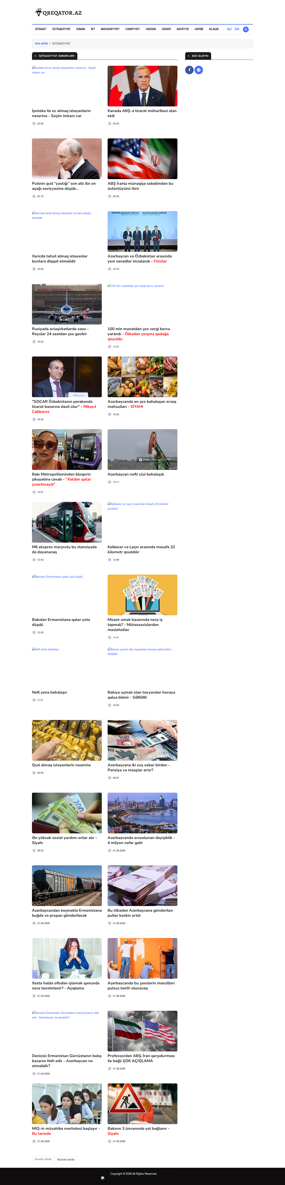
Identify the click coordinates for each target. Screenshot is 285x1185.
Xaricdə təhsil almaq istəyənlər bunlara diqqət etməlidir (60, 259)
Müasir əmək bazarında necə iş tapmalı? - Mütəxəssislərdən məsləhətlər (135, 624)
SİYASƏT (41, 29)
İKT (93, 29)
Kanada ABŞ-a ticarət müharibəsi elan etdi (142, 113)
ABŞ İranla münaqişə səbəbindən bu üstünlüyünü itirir (140, 186)
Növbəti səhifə (66, 1159)
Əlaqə (214, 29)
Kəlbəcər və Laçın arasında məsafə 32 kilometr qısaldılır (141, 549)
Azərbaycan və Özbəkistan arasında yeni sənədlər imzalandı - (140, 259)
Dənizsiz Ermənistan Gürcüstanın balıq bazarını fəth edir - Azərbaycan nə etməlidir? (66, 1060)
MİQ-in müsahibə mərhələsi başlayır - (66, 1131)
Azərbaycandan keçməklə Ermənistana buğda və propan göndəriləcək (67, 913)
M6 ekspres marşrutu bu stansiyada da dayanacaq (64, 549)
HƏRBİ (199, 29)
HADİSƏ (151, 29)
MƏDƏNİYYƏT (110, 29)
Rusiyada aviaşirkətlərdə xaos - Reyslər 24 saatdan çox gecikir (60, 331)
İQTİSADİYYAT (61, 29)
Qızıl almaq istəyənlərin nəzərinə (61, 765)
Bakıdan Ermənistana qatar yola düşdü (61, 622)
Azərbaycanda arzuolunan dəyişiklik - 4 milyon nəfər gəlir (141, 840)
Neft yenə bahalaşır (49, 692)
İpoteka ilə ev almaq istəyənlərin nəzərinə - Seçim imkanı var (61, 113)
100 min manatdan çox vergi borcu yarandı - (139, 334)
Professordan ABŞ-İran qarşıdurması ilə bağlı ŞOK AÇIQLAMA (141, 1058)
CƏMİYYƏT (132, 29)
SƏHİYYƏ (183, 29)
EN (237, 29)
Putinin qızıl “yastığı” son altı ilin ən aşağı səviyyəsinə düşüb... (64, 186)
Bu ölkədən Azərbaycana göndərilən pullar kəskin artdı (140, 913)
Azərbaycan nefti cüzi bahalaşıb (136, 474)
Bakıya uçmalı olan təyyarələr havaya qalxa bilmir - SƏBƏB (141, 695)
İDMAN (80, 29)
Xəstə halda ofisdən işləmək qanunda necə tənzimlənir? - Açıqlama (65, 985)
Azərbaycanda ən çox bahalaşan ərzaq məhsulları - (142, 404)
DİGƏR (166, 29)
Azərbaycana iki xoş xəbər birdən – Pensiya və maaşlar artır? (139, 767)
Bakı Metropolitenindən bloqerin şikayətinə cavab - (61, 479)
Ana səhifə (41, 43)
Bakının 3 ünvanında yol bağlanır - (139, 1131)
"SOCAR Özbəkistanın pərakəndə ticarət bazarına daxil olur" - (64, 406)
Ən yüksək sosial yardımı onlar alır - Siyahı (64, 840)
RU (229, 29)
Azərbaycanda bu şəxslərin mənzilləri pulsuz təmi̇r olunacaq (141, 985)
